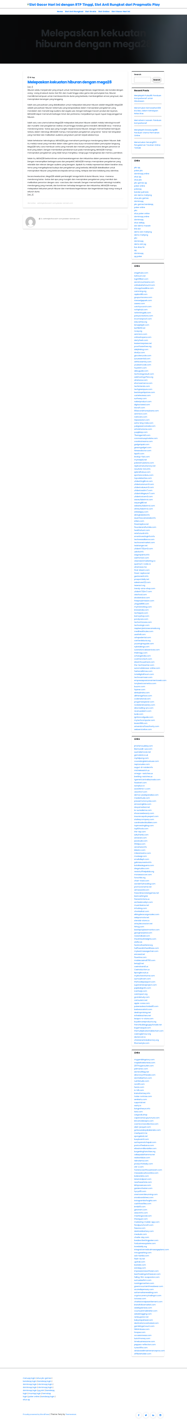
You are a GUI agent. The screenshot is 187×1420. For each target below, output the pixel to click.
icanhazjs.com (140, 991)
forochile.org (139, 877)
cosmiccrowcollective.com (146, 1124)
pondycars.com (141, 619)
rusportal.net (140, 1102)
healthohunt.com (142, 530)
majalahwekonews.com (144, 1062)
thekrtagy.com (140, 653)
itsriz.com (138, 1111)
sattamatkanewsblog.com (146, 1292)
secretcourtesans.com (144, 282)
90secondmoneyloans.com (146, 410)
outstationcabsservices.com (147, 649)
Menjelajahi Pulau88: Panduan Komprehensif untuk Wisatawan (147, 98)
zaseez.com (139, 303)
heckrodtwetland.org (143, 945)
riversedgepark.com (143, 300)
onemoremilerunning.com (146, 1194)
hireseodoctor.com (142, 450)
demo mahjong (141, 235)
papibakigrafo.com (142, 988)
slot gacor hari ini (121, 11)
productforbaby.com (143, 1163)
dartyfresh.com (141, 340)
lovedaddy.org (140, 1246)
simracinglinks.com (142, 804)
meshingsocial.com (143, 1216)
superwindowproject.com (145, 985)
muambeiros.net (141, 905)
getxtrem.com (140, 1209)
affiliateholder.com (142, 1353)
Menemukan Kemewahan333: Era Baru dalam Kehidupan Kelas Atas (147, 111)
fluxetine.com (140, 957)
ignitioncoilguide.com (143, 717)
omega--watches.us (143, 773)
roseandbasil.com (142, 936)
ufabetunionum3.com (144, 484)
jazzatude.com (140, 841)
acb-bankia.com (141, 1255)
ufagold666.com (141, 603)
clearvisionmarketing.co (144, 561)
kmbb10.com (140, 1206)
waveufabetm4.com (143, 499)
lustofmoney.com (142, 1338)
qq (135, 250)
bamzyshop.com (141, 616)
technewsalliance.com (144, 539)
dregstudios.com (141, 868)
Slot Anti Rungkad (74, 11)
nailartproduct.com (143, 401)
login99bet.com (141, 279)
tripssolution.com (142, 420)
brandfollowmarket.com (145, 1304)
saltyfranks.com (141, 834)
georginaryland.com (143, 933)
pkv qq (137, 167)
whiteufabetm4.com (143, 509)
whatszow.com (141, 380)
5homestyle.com (141, 1043)
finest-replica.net (142, 573)
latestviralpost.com (142, 1179)
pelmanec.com (141, 1068)
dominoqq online (141, 173)
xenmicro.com (140, 334)
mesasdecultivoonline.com (146, 1173)
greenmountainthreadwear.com (148, 1286)
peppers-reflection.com (145, 1344)
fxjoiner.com (139, 689)
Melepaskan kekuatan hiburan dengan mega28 (69, 82)
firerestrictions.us (141, 899)
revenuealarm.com (142, 711)
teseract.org (139, 585)
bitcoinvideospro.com (144, 1121)
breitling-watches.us (143, 776)
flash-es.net (139, 1258)
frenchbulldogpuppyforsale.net (148, 1024)
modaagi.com (140, 856)
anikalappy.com (141, 512)
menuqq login (29, 1378)
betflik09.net (139, 328)
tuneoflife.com (141, 1347)
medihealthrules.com (143, 631)
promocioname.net (143, 887)
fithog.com (139, 926)
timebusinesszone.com (144, 1341)
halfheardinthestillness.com (146, 948)
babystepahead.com (143, 1320)
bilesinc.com (139, 850)
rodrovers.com (140, 417)
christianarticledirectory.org (146, 1040)
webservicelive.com (143, 729)
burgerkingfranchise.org (144, 1151)
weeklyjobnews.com (143, 1307)
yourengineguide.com (144, 643)
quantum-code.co (142, 564)
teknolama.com (141, 1160)
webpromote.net (141, 917)
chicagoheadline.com (144, 288)
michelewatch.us (141, 770)
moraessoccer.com (143, 874)
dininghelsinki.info (142, 515)
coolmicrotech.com (143, 659)
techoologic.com (141, 625)
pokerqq (137, 189)
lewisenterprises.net (143, 343)
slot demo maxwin (142, 225)
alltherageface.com (143, 695)
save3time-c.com (142, 788)
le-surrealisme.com (143, 810)
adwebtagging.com (143, 1314)
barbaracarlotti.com (143, 1009)
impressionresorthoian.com (146, 1271)
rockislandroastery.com (144, 705)
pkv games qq (140, 183)
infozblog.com (140, 908)
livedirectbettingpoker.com (146, 1240)
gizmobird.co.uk (141, 755)
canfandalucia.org (142, 640)
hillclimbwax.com (141, 1329)
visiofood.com (140, 594)
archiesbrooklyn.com (143, 902)
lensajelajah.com (141, 325)
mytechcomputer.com (144, 720)
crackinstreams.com (143, 441)
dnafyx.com (139, 352)
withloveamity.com (142, 361)
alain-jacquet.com (142, 1127)
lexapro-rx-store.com (143, 1018)
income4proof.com (143, 319)
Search (137, 74)
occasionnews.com (143, 1335)
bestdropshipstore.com (144, 392)
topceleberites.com (143, 478)
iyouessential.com (142, 358)
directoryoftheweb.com (144, 1075)
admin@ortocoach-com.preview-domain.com (55, 203)
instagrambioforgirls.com (145, 1200)
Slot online (104, 11)
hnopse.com (139, 1332)
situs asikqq (139, 222)
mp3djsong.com (141, 758)
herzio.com (139, 1087)
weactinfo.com (141, 1213)
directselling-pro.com (143, 708)
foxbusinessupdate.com (145, 1243)
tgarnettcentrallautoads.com (147, 779)
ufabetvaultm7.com (143, 490)
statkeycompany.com (144, 819)
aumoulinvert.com (142, 978)
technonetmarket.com (144, 542)
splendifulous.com (142, 472)
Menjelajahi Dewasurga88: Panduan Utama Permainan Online (147, 133)
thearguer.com (141, 1219)
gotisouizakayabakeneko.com (147, 1130)
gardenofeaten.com (143, 1188)
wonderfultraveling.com (144, 883)
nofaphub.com (141, 309)
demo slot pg (140, 244)
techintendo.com (142, 386)
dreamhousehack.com (144, 662)
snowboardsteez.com (143, 1197)
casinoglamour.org (142, 1034)
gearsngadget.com (142, 447)
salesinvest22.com (142, 582)
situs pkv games (141, 198)
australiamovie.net (142, 752)
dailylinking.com (141, 349)
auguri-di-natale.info (143, 767)
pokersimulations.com (144, 463)
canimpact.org (140, 994)
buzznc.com (139, 686)
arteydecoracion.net (143, 923)
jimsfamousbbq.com (143, 746)
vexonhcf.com (140, 792)
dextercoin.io (140, 1037)
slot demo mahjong (143, 195)
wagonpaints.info (141, 554)
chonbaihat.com (141, 911)
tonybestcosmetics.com (145, 683)
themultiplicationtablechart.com (148, 1031)
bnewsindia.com (141, 610)
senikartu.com (140, 1099)
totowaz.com (140, 1298)
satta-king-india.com (143, 423)
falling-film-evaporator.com (147, 1277)
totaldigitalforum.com (144, 674)
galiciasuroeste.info (143, 862)
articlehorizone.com (143, 429)
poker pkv (138, 170)
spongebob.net (141, 1136)
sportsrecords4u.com (143, 475)
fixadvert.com (140, 782)
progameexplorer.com (144, 702)
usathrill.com (140, 634)
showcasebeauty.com (144, 813)
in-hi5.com (139, 1090)
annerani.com (140, 838)
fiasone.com (139, 1228)
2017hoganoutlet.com (144, 1065)
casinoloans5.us (141, 966)
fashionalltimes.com (143, 671)
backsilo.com (140, 1265)
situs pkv (138, 179)
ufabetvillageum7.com (144, 493)
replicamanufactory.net (145, 466)
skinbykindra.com (142, 692)
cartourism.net (140, 1000)
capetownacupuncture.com (147, 1118)
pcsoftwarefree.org (142, 346)
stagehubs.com (141, 273)
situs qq (137, 176)
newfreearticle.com (143, 1182)
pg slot (41, 1390)
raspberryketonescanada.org (147, 628)
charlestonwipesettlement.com (148, 1301)
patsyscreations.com (143, 315)
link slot (137, 229)
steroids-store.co (141, 920)
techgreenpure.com (143, 389)
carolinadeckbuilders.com (145, 822)
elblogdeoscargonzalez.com (146, 914)
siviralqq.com (140, 1268)
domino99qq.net (141, 1072)
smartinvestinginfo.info (144, 536)
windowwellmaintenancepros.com (149, 1350)
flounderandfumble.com (145, 527)
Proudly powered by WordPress (36, 1414)
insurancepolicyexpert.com (146, 816)
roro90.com (139, 1084)
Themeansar (71, 1414)
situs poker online (142, 213)
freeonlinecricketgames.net (146, 893)
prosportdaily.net (141, 579)
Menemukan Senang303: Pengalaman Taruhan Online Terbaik (147, 145)
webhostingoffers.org (143, 377)
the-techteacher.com (144, 665)
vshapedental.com (142, 637)
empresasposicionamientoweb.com (150, 680)
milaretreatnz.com (142, 853)
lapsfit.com (139, 453)
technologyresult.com (144, 374)
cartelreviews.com (142, 395)
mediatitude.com (142, 798)
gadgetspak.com (141, 444)
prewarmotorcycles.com (145, 801)
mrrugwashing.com (143, 1252)
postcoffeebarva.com (144, 1145)
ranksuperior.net (141, 1317)
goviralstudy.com (142, 997)
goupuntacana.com (143, 297)
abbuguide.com (141, 371)
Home (60, 11)
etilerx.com (139, 521)
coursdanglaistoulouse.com (146, 761)
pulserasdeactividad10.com (146, 1006)
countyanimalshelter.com (145, 1311)
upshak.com (139, 1262)
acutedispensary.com (144, 1289)
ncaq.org (138, 331)
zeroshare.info (140, 847)
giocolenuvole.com (142, 355)
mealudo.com (140, 1234)
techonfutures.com (143, 622)
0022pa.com (139, 844)
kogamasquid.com (142, 1028)
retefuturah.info (141, 533)
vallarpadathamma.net (144, 1154)
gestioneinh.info (141, 576)
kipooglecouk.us (141, 972)
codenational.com (142, 698)
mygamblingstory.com (144, 1059)
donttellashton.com (143, 1078)
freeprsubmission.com (144, 600)
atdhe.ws (138, 942)
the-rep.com (140, 831)
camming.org (140, 291)
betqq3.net (139, 963)
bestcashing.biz (141, 896)
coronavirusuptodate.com (146, 438)
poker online (139, 186)
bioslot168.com (140, 723)
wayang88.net (140, 502)
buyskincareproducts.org (145, 1021)
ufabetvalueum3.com (144, 487)
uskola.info (139, 551)
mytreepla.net (140, 459)
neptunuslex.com (142, 764)
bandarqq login (29, 1381)
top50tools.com (141, 828)
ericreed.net (139, 954)
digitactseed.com (142, 404)
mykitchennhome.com (144, 975)
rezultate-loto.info (142, 469)
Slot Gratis (90, 11)
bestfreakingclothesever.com (147, 1274)
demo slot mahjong (143, 232)
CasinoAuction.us (142, 969)
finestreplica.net (141, 524)
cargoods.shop (140, 1114)
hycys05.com (140, 1191)
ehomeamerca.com (143, 383)
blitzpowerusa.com (142, 1185)
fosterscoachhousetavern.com (148, 1170)
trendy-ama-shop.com (144, 588)
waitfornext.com (141, 558)
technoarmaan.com (143, 677)
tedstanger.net (141, 545)
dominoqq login (30, 1384)
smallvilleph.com (141, 859)
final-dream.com (142, 570)
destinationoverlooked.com (146, 1323)
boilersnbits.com (141, 1176)
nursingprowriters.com (144, 1283)
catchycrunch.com (143, 306)
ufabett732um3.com (143, 548)
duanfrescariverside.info (145, 518)
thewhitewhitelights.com (145, 939)
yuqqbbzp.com (141, 432)
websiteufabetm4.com (144, 505)
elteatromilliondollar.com (145, 1148)
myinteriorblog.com (143, 607)
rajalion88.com (140, 294)
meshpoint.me (140, 1133)
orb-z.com (139, 1167)
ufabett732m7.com (143, 591)
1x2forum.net (140, 276)
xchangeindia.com (142, 656)
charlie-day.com (141, 1237)
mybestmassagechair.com (146, 951)
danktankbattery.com (144, 1231)
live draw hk (139, 247)
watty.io (137, 1105)
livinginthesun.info (142, 1108)
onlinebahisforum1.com (144, 285)
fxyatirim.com (140, 368)
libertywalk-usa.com (143, 749)
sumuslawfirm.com (142, 1280)
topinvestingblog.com (144, 825)
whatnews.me (140, 567)
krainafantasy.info (142, 1093)
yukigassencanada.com (144, 426)
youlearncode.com (142, 364)
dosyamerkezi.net (142, 807)
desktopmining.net (142, 1012)
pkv (135, 210)
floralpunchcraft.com (143, 1225)
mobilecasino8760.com (144, 960)
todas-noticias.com (143, 1096)
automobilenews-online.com (147, 668)
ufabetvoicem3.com (143, 496)
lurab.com (138, 714)
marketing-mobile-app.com (147, 1222)
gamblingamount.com (144, 1326)
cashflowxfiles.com (142, 1203)
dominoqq (138, 201)
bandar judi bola (141, 192)
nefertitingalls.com (142, 312)
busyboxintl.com (141, 1139)
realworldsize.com (142, 1157)
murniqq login (35, 1393)
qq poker (138, 256)
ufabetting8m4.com (143, 481)
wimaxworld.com (141, 890)
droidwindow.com (142, 597)
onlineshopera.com (142, 337)
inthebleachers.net (142, 1015)
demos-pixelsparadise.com (146, 795)
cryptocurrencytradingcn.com (147, 1295)
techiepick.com (141, 613)
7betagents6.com (142, 435)
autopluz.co (139, 785)
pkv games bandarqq (143, 204)
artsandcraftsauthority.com (146, 726)
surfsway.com (140, 398)
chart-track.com (141, 880)
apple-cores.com (142, 1003)
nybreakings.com (141, 646)
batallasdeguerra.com (144, 865)
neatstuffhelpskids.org (144, 871)
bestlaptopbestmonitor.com (147, 929)
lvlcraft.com (139, 407)
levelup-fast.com (142, 456)
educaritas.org (140, 322)
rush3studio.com (141, 1081)
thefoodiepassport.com (144, 982)
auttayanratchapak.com (145, 1142)
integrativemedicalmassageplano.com (151, 1249)
